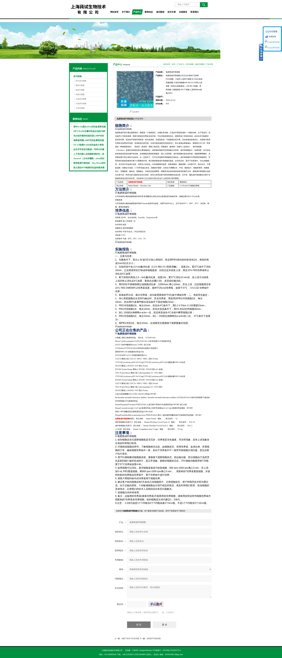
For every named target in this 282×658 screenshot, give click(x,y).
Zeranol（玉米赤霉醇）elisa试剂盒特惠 (88, 159)
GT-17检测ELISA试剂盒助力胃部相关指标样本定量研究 (88, 145)
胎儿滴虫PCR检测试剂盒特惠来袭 (88, 167)
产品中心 (137, 12)
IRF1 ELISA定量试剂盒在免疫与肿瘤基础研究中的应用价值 (89, 131)
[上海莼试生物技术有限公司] (88, 9)
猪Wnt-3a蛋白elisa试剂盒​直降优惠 (89, 126)
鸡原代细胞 (80, 94)
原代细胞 (77, 76)
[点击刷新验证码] (156, 604)
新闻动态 (149, 12)
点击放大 (135, 112)
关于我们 (126, 12)
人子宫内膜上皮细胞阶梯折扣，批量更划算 (88, 154)
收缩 (261, 52)
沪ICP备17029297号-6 (172, 650)
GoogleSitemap (145, 650)
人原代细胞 (80, 108)
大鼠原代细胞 (81, 99)
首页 (173, 64)
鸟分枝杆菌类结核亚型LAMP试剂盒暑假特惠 (88, 136)
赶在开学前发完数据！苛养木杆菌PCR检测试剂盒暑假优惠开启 (88, 150)
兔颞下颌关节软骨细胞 (130, 638)
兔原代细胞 (80, 90)
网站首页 (114, 12)
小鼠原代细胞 (81, 104)
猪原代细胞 (80, 85)
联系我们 (194, 12)
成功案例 (160, 12)
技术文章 (172, 12)
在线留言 (183, 12)
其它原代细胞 (81, 81)
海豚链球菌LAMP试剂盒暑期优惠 (88, 140)
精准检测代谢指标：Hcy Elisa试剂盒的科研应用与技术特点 (89, 163)
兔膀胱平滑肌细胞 (154, 638)
